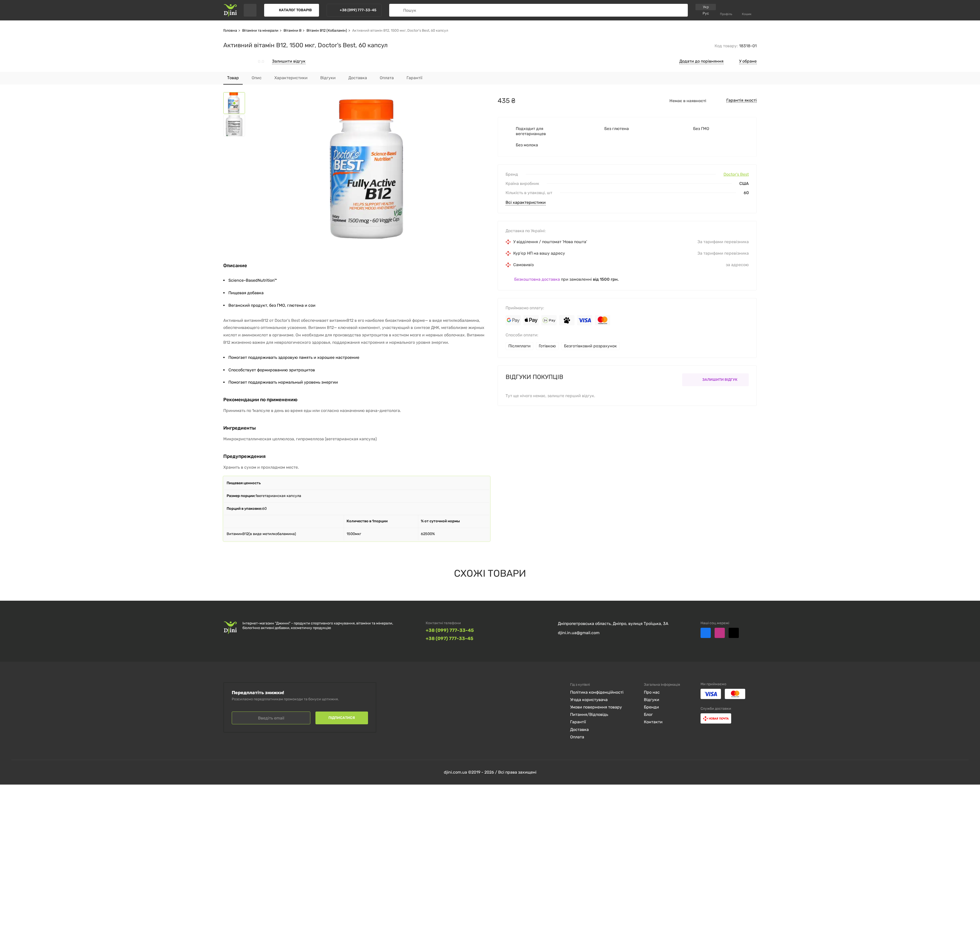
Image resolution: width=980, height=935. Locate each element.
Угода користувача (589, 699)
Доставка (579, 729)
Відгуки (651, 699)
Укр (706, 7)
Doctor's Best (736, 174)
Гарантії (578, 721)
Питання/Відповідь (589, 714)
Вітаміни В (292, 30)
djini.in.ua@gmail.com (578, 632)
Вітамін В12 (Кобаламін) (327, 30)
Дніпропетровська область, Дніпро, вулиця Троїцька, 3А (613, 623)
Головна (230, 30)
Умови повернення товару (596, 707)
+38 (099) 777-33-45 (450, 630)
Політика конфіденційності (596, 692)
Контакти (653, 721)
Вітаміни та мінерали (260, 30)
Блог (648, 714)
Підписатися (341, 718)
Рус (706, 13)
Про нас (652, 692)
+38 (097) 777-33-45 (449, 638)
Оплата (577, 737)
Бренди (651, 707)
